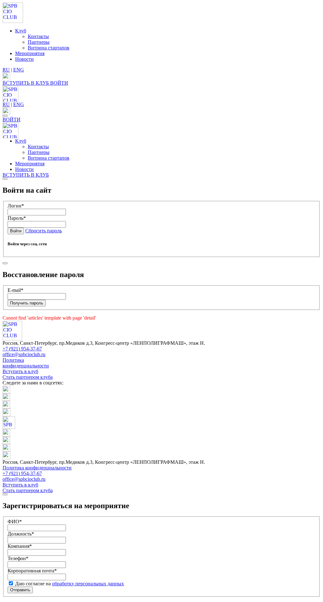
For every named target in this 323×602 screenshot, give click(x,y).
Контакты (38, 36)
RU (6, 69)
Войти (15, 231)
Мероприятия (29, 53)
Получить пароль (26, 303)
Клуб (20, 30)
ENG (18, 69)
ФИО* (15, 521)
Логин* (16, 205)
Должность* (21, 534)
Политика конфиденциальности (26, 362)
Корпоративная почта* (32, 570)
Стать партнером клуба (28, 377)
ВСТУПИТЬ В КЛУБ (26, 83)
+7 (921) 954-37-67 (22, 348)
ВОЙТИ (59, 83)
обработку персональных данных (88, 583)
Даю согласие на (69, 583)
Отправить (20, 590)
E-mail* (15, 290)
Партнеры (39, 42)
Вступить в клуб (20, 371)
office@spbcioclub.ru (24, 354)
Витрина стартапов (48, 47)
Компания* (20, 546)
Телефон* (18, 558)
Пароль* (17, 218)
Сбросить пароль (43, 230)
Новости (24, 59)
